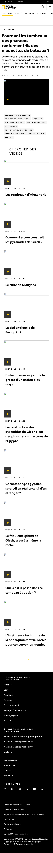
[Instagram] (20, 790)
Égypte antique (36, 133)
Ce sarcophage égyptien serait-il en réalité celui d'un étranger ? (26, 488)
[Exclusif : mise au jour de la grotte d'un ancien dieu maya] (26, 353)
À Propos (8, 829)
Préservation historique (18, 130)
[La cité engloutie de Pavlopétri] (26, 305)
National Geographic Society (18, 746)
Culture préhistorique (17, 119)
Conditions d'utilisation (14, 809)
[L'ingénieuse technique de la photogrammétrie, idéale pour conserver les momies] (26, 613)
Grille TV (8, 752)
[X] (13, 790)
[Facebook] (6, 790)
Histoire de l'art (14, 122)
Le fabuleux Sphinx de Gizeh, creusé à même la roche (23, 540)
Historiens (11, 126)
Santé (18, 13)
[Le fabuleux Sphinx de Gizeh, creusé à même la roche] (26, 513)
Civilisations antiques (17, 115)
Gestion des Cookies (12, 824)
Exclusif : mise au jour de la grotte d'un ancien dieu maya (25, 379)
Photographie (11, 715)
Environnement (11, 705)
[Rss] (43, 790)
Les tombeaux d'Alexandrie (26, 194)
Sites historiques (14, 133)
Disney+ (47, 2)
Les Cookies (9, 819)
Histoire (7, 13)
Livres (7, 770)
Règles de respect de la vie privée (18, 805)
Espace (7, 720)
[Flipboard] (28, 790)
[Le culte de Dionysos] (26, 262)
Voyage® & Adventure (15, 710)
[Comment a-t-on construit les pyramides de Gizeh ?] (26, 215)
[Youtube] (35, 790)
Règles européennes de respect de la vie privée (24, 814)
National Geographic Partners (18, 741)
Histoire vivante (36, 122)
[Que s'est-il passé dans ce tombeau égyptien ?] (26, 565)
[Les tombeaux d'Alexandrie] (26, 172)
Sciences (42, 13)
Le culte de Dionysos (20, 285)
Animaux (29, 13)
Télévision (23, 2)
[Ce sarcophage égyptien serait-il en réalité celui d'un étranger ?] (26, 461)
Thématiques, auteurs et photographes (23, 736)
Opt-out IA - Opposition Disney (17, 834)
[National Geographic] (3, 7)
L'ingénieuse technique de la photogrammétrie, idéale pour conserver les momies (26, 639)
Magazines (8, 2)
